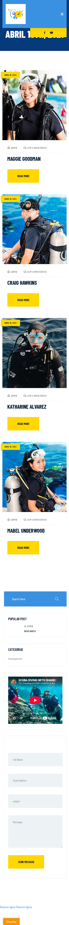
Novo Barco (30, 631)
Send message (26, 862)
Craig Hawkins (22, 282)
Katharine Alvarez (26, 406)
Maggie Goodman (24, 158)
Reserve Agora (8, 907)
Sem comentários (37, 147)
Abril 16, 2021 (10, 75)
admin (14, 147)
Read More (23, 176)
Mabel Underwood (26, 530)
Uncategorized (15, 658)
